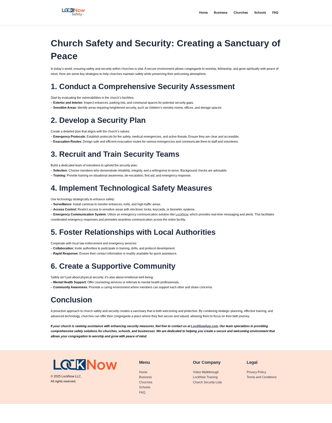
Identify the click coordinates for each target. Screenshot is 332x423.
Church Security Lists (207, 382)
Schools (260, 12)
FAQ (275, 12)
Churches (241, 12)
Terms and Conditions (261, 377)
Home (203, 12)
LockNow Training (205, 377)
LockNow (182, 214)
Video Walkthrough (206, 372)
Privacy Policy (256, 372)
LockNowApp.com (204, 326)
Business (220, 12)
